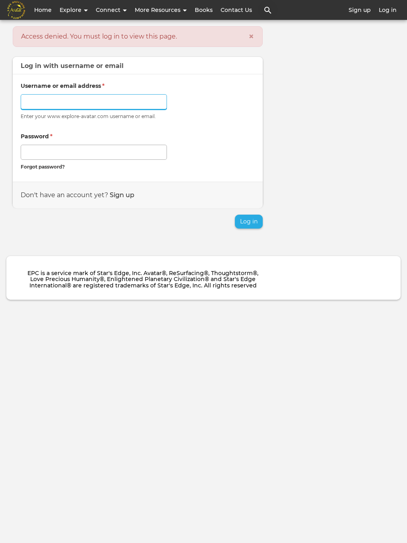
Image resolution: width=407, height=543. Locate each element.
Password (36, 136)
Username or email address (63, 85)
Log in (388, 10)
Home (43, 10)
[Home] (16, 10)
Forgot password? (43, 167)
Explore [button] (71, 10)
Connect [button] (109, 10)
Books (204, 10)
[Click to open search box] (268, 10)
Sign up (360, 10)
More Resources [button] (158, 10)
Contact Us (236, 10)
